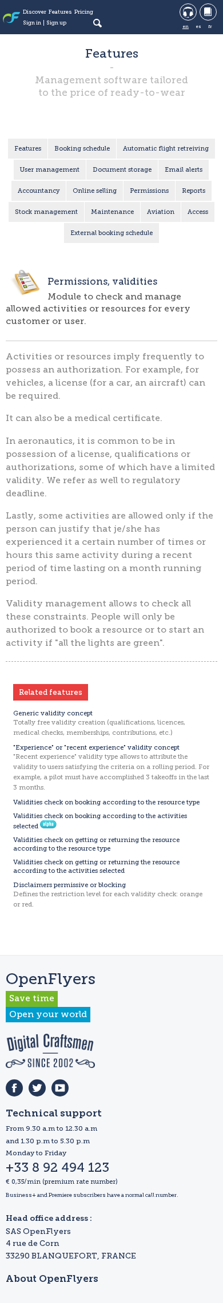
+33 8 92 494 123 (57, 1168)
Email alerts (183, 170)
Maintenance (112, 212)
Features (60, 12)
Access (198, 212)
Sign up (56, 23)
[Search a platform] (97, 22)
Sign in (32, 23)
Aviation (160, 212)
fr (210, 26)
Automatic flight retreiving (166, 148)
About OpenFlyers (52, 1279)
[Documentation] (208, 12)
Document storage (122, 170)
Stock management (46, 212)
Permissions (149, 191)
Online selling (95, 191)
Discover (34, 12)
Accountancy (38, 191)
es (198, 26)
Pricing (83, 12)
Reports (193, 191)
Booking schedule (82, 148)
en (185, 26)
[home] (11, 18)
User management (49, 170)
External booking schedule (111, 233)
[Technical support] (188, 12)
